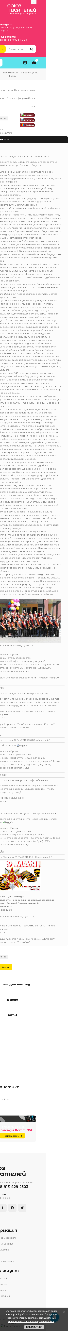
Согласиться (34, 1327)
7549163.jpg (19, 645)
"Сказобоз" (23, 727)
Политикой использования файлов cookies (31, 1321)
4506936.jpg (19, 916)
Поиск (31, 98)
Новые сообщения (24, 90)
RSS (33, 106)
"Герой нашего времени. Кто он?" (36, 724)
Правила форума (17, 98)
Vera (9, 132)
